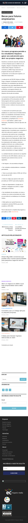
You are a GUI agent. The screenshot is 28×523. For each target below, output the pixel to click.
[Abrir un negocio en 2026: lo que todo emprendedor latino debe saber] (14, 272)
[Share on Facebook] (5, 27)
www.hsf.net (14, 211)
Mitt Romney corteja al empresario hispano (7, 228)
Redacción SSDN (8, 22)
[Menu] (25, 3)
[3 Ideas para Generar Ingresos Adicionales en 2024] (14, 325)
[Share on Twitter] (12, 27)
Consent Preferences (7, 459)
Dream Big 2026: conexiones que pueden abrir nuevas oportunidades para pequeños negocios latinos (14, 258)
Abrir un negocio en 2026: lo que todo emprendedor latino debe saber (13, 285)
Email (3, 400)
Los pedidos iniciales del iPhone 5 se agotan (20, 228)
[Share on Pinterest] (19, 27)
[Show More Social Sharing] (24, 27)
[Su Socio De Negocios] (12, 2)
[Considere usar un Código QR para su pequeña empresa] (14, 299)
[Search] (23, 3)
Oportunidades (7, 12)
